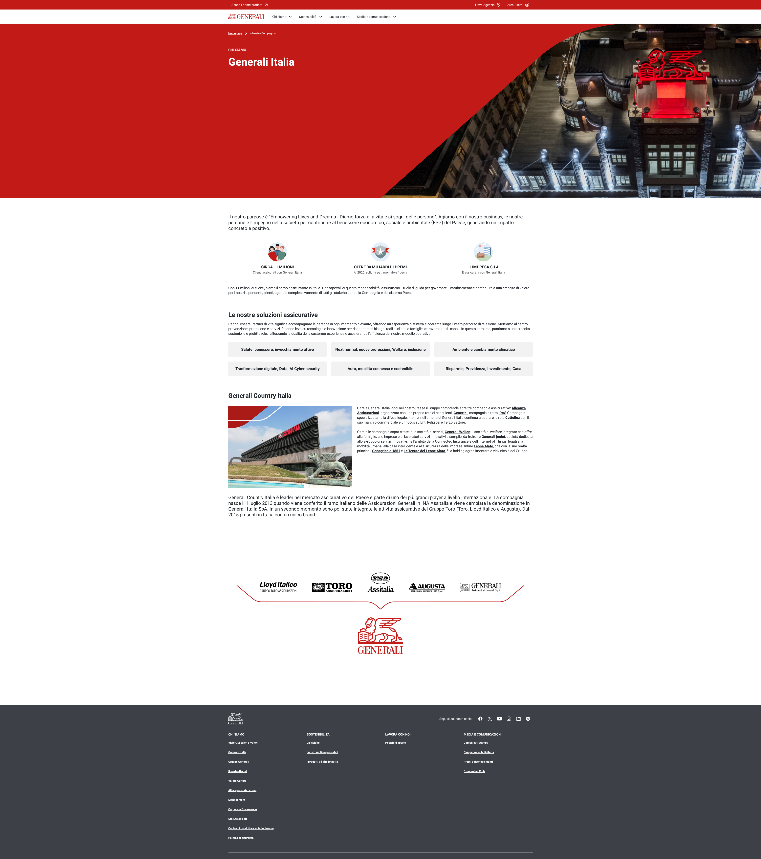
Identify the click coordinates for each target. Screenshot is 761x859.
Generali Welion (457, 432)
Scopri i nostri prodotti (246, 5)
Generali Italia (237, 752)
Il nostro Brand (237, 771)
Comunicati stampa (476, 742)
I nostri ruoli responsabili (322, 752)
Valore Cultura (237, 780)
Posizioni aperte (395, 742)
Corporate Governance (242, 809)
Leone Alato (483, 446)
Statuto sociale (238, 818)
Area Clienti (515, 5)
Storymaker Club (474, 771)
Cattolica (513, 417)
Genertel (460, 413)
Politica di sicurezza (241, 837)
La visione (313, 742)
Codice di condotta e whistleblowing (251, 828)
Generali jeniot (493, 436)
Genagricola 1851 (386, 451)
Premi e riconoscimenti (478, 761)
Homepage (235, 33)
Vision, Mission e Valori (243, 742)
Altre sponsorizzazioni (242, 790)
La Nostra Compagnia (262, 33)
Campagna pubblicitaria (479, 752)
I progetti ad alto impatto (322, 761)
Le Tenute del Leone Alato (424, 451)
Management (236, 799)
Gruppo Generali (238, 761)
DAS (502, 413)
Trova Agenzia (485, 5)
